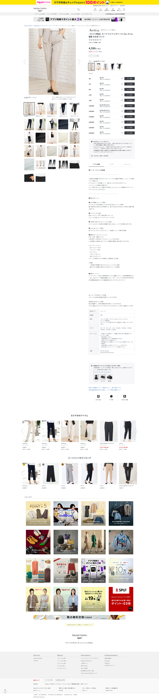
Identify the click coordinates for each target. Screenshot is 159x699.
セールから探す (61, 665)
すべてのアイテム (61, 668)
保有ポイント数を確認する (112, 688)
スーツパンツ (63, 25)
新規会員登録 (108, 658)
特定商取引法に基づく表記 (87, 670)
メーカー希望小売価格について (114, 390)
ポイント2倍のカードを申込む (89, 688)
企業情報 (35, 694)
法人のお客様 (84, 668)
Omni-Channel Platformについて (89, 673)
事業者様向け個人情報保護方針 (55, 694)
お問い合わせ (84, 665)
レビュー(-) (127, 164)
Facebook (107, 660)
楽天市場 (122, 5)
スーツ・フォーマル (53, 25)
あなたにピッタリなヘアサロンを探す (42, 688)
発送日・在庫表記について (95, 387)
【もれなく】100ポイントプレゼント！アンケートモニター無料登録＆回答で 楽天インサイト (66, 684)
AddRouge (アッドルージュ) (40, 25)
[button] (52, 61)
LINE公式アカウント (110, 665)
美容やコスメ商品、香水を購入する (67, 688)
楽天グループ (114, 5)
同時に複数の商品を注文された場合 (97, 390)
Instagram (107, 663)
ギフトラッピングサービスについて (102, 372)
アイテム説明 (96, 164)
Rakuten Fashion (28, 25)
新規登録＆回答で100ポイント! (101, 5)
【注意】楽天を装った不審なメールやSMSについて (79, 624)
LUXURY (35, 660)
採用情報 (75, 694)
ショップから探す (61, 660)
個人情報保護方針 (43, 694)
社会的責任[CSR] (68, 694)
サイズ (111, 164)
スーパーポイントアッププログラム (90, 658)
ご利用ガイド (84, 663)
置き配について (106, 387)
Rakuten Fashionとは (86, 660)
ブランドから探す (61, 658)
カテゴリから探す (61, 663)
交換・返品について (116, 387)
